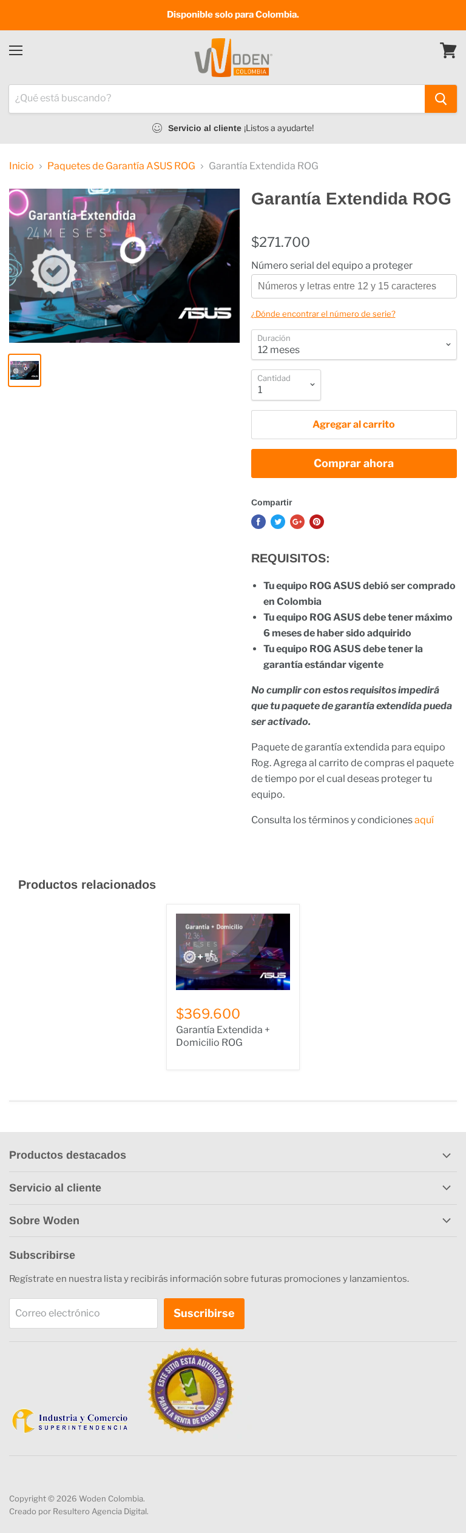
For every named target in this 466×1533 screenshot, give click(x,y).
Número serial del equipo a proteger (332, 265)
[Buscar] (441, 99)
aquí (424, 820)
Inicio (21, 166)
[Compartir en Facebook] (258, 521)
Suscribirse (204, 1313)
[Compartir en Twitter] (278, 521)
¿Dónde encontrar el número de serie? (323, 313)
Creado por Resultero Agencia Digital (78, 1511)
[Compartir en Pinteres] (316, 521)
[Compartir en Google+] (297, 521)
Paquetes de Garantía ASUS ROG (121, 166)
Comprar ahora (354, 463)
